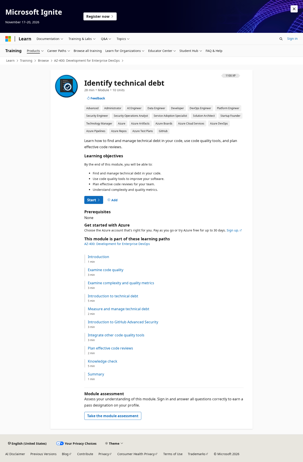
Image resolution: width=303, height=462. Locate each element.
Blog (65, 454)
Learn (10, 60)
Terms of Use (173, 454)
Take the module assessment (112, 415)
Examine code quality (105, 270)
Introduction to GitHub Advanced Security (123, 322)
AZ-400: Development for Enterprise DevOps (87, 60)
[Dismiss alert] (294, 8)
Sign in (292, 38)
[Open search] (281, 39)
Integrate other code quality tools (116, 335)
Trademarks (196, 454)
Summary (96, 374)
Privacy (103, 454)
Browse (43, 60)
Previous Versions (43, 454)
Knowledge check (102, 361)
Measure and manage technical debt (118, 309)
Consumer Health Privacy (136, 454)
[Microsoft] (8, 39)
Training (26, 60)
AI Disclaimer (15, 454)
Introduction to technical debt (113, 296)
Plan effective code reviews (110, 348)
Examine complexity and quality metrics (121, 283)
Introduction (98, 257)
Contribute (85, 454)
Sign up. (233, 230)
